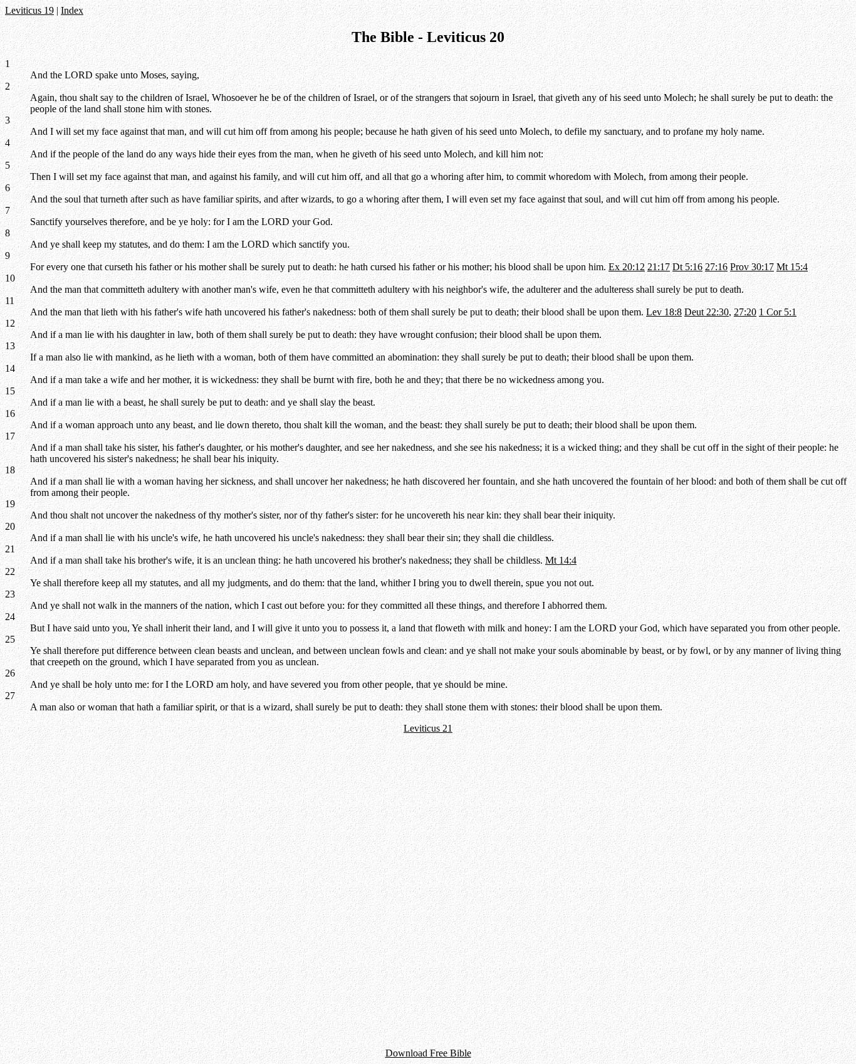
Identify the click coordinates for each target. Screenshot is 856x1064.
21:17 (658, 266)
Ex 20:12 (626, 266)
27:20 (745, 312)
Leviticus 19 (29, 10)
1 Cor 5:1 (777, 312)
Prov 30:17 (752, 266)
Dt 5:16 (687, 266)
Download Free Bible (428, 1053)
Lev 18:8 (664, 312)
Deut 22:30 (706, 312)
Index (72, 10)
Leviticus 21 (428, 728)
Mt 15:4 (792, 266)
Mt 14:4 (561, 560)
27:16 (716, 266)
